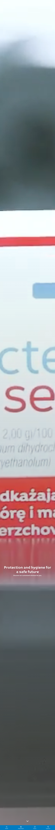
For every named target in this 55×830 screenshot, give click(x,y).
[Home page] (6, 2)
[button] (52, 3)
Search (7, 827)
